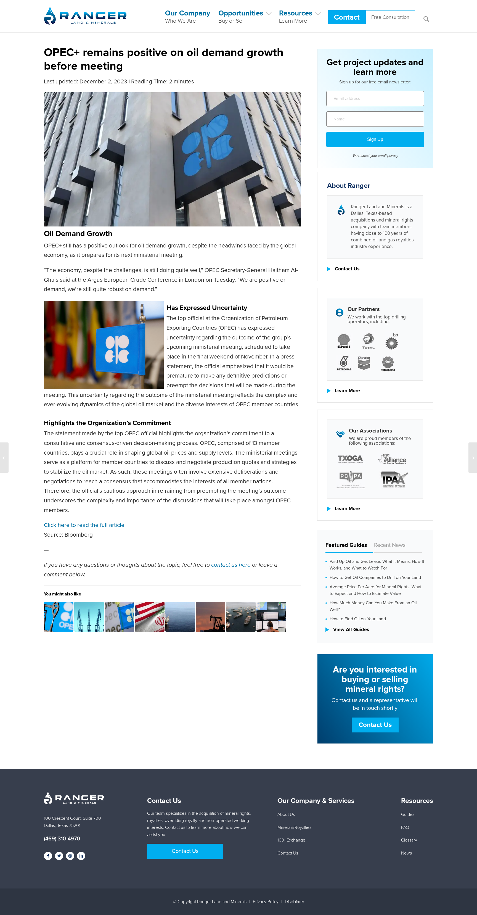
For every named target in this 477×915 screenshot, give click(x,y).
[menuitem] (187, 16)
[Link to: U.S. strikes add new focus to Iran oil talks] (150, 617)
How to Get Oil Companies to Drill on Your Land (375, 577)
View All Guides (351, 629)
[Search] (426, 16)
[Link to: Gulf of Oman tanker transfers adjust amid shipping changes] (241, 617)
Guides (407, 814)
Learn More (347, 390)
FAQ (405, 827)
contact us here (230, 565)
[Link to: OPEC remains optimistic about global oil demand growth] (58, 617)
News (406, 853)
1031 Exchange (291, 840)
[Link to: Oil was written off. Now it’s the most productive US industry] (271, 617)
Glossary (409, 840)
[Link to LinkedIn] (81, 856)
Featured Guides (346, 545)
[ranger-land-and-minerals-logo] (85, 21)
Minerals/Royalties (294, 827)
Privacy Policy (266, 902)
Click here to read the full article (84, 525)
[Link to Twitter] (59, 856)
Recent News (390, 545)
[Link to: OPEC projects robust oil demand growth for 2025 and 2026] (119, 617)
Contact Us (347, 269)
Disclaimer (294, 902)
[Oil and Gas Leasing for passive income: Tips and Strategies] (4, 457)
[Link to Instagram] (70, 856)
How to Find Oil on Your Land (358, 619)
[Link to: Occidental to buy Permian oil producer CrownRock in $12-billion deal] (89, 617)
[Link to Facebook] (48, 856)
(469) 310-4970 (62, 839)
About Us (286, 814)
